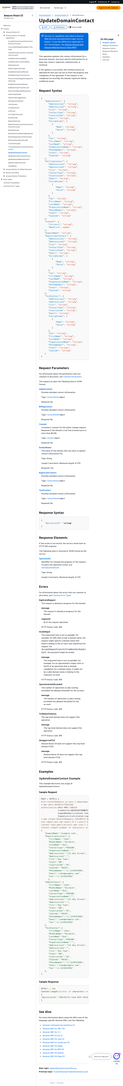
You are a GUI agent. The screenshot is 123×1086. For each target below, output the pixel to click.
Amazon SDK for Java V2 (53, 1039)
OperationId (52, 523)
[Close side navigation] (32, 15)
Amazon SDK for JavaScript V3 (56, 1042)
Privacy (52, 1083)
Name (59, 127)
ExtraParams (56, 121)
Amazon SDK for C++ (52, 1032)
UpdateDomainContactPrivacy (63, 1068)
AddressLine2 (56, 107)
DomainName (52, 233)
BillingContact (54, 161)
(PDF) (74, 47)
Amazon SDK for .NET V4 (54, 1028)
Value (60, 130)
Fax (51, 138)
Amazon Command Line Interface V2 (59, 1025)
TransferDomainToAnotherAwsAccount (70, 1071)
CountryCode (56, 115)
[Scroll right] (65, 8)
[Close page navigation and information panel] (118, 35)
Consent (50, 221)
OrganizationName (59, 147)
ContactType (56, 112)
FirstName (54, 141)
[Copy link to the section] (37, 90)
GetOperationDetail (50, 567)
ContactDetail (53, 397)
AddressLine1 (56, 104)
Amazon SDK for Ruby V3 (54, 1056)
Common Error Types (62, 595)
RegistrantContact (56, 236)
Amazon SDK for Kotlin (53, 1046)
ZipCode (53, 155)
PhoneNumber (56, 150)
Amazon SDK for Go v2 (52, 1035)
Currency (54, 224)
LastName (54, 144)
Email (52, 118)
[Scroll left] (38, 8)
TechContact (52, 296)
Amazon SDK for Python (53, 1053)
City (51, 110)
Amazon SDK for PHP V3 (53, 1049)
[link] (78, 15)
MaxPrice (54, 227)
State (52, 153)
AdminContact (53, 101)
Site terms (60, 1083)
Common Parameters (72, 376)
